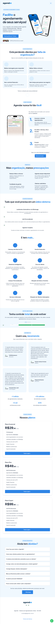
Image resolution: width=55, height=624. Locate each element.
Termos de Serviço (27, 619)
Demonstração (40, 156)
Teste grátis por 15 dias (10, 36)
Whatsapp (28, 592)
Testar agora (26, 453)
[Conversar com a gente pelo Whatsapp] (51, 620)
